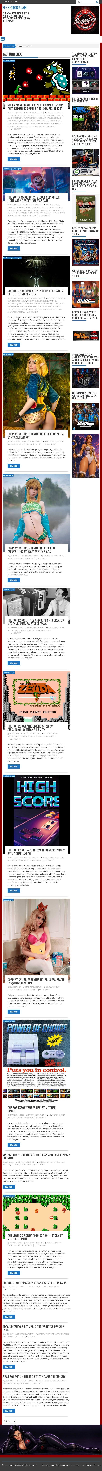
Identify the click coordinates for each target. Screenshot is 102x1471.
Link (19, 304)
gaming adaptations (48, 301)
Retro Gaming (13, 123)
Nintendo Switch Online (38, 121)
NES (18, 121)
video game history (47, 126)
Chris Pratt (12, 210)
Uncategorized (8, 354)
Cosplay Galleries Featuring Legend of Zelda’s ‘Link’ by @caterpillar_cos (32, 550)
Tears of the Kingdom (16, 309)
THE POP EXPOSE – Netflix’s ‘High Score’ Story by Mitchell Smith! (36, 852)
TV (29, 860)
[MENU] (3, 39)
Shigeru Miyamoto (57, 213)
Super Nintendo (54, 1287)
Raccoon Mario (55, 121)
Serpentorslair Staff (34, 113)
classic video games (34, 115)
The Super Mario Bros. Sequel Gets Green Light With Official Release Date (34, 199)
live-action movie (29, 304)
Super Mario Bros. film (51, 306)
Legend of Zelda (21, 444)
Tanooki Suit (22, 126)
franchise (35, 301)
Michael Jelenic (19, 213)
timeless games (33, 126)
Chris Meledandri (55, 207)
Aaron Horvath (52, 205)
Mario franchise (49, 118)
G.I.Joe (41, 1162)
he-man (47, 1162)
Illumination (22, 210)
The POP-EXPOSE (9, 61)
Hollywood (12, 304)
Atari (45, 858)
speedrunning (24, 123)
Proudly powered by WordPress (55, 1465)
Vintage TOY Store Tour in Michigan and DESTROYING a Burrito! (36, 1156)
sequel (47, 213)
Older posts (10, 1421)
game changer (57, 115)
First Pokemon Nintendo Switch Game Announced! (34, 1376)
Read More (13, 159)
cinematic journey (19, 301)
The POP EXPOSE (22, 630)
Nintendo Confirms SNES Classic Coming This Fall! (34, 1282)
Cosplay (53, 441)
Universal (32, 216)
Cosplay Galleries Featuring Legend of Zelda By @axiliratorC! (36, 435)
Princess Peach (29, 990)
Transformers (25, 1165)
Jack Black (32, 210)
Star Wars (15, 1165)
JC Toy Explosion (57, 1162)
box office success (40, 207)
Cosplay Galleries (58, 556)
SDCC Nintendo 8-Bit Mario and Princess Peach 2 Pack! (33, 1328)
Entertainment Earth (46, 1334)
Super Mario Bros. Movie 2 (18, 216)
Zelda (40, 444)
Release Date (39, 213)
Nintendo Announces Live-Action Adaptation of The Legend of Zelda (35, 292)
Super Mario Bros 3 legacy (41, 123)
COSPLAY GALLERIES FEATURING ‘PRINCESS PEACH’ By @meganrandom (36, 981)
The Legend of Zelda (34, 309)
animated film (13, 207)
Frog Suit (47, 115)
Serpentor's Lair (15, 7)
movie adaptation (43, 304)
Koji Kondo (37, 118)
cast (9, 301)
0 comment (16, 129)
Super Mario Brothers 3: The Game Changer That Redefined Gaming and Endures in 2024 (35, 107)
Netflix (60, 858)
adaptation (52, 298)
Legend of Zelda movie (46, 210)
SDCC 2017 (19, 1337)
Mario (58, 1334)
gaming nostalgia (15, 118)
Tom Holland (47, 309)
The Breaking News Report (12, 169)
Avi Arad (61, 298)
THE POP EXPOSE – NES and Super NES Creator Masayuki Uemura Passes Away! (36, 622)
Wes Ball (21, 312)
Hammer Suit (28, 118)
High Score (52, 858)
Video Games (46, 630)
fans (29, 301)
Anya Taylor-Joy (25, 207)
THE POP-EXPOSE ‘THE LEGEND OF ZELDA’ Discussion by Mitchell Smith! (30, 728)
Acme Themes (94, 1465)
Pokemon (55, 1381)
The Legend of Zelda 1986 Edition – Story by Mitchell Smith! (35, 1237)
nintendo (24, 121)
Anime (47, 441)
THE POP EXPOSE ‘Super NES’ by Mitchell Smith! (32, 1109)
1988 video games (53, 113)
